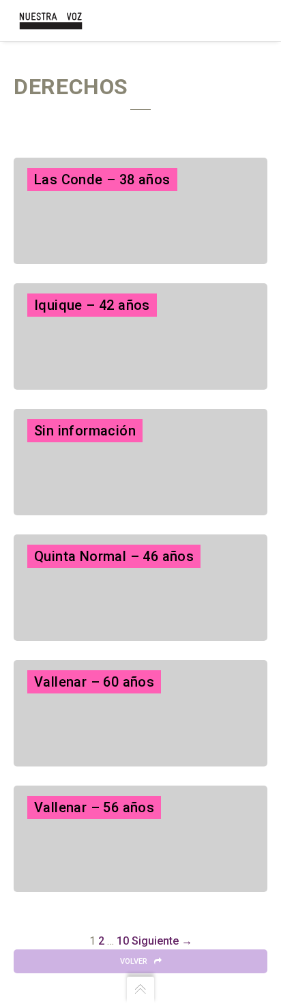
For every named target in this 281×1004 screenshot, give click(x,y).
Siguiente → (162, 940)
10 (123, 940)
